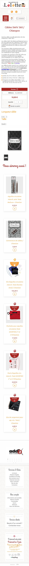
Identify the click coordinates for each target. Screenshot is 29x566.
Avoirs (14, 503)
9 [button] (10, 461)
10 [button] (12, 461)
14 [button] (21, 461)
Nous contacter (14, 481)
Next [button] (19, 451)
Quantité (10, 102)
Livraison (14, 473)
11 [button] (14, 461)
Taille (3, 119)
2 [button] (10, 459)
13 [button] (19, 461)
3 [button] (12, 459)
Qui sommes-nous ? (14, 478)
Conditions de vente (14, 476)
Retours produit (14, 499)
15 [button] (13, 463)
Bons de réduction (14, 506)
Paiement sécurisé (14, 480)
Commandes (14, 501)
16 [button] (15, 463)
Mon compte (14, 494)
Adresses (14, 504)
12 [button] (16, 461)
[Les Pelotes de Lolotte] (14, 4)
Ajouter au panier (15, 106)
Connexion (21, 18)
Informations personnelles (14, 498)
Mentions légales (14, 474)
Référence (11, 93)
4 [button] (14, 459)
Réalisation (12, 564)
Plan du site (14, 483)
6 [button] (19, 459)
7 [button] (21, 459)
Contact (16, 12)
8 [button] (8, 461)
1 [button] (8, 459)
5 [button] (16, 459)
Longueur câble (8, 111)
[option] (14, 451)
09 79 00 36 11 (12, 12)
